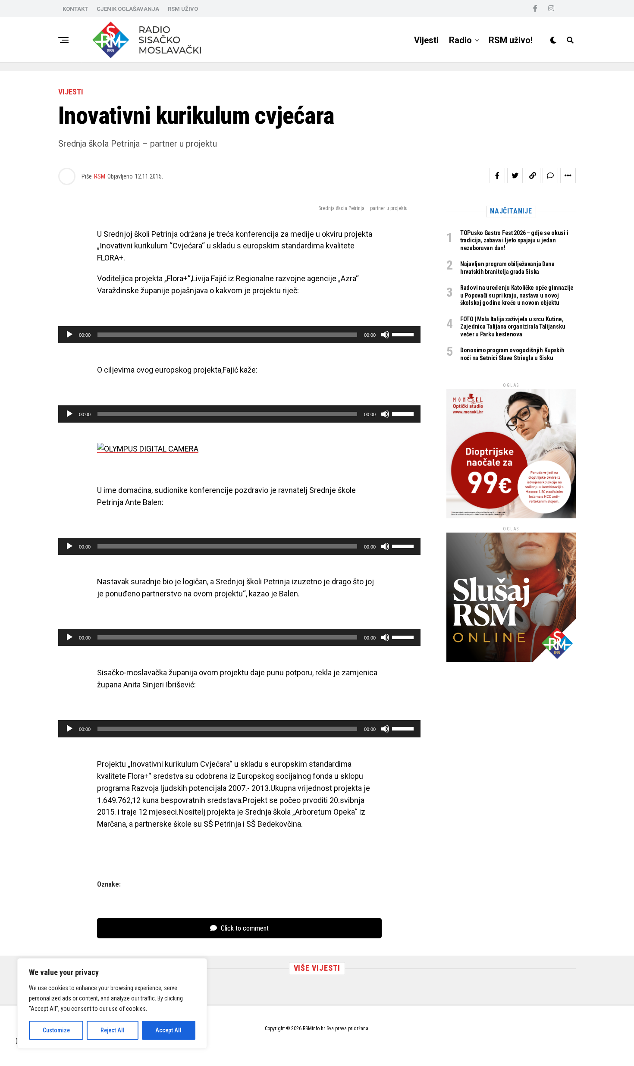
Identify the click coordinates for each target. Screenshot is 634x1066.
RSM (99, 176)
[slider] (404, 334)
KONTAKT (75, 9)
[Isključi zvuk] (385, 334)
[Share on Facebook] (497, 175)
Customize (56, 1030)
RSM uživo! (511, 40)
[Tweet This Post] (515, 175)
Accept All (168, 1030)
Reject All (112, 1030)
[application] (239, 334)
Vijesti (426, 40)
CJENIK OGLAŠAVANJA (128, 9)
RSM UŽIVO (183, 9)
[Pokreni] (69, 334)
